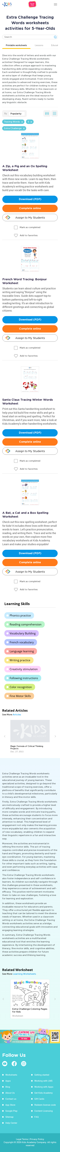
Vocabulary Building (23, 633)
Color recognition (21, 687)
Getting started (41, 1074)
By (5, 113)
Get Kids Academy (43, 1092)
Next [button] (54, 736)
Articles (17, 714)
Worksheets (11, 1074)
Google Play (11, 1110)
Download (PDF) (30, 199)
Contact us (10, 1098)
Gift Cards (39, 1098)
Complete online (30, 208)
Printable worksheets (16, 45)
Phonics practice (20, 615)
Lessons (39, 45)
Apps (8, 1080)
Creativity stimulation (24, 669)
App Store (10, 1104)
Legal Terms (22, 1139)
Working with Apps (43, 1086)
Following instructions (24, 678)
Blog (7, 1086)
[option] (30, 736)
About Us (10, 1092)
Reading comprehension (26, 624)
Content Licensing (43, 1110)
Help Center (11, 1122)
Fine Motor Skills (20, 696)
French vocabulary (22, 642)
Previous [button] (5, 736)
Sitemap (9, 1116)
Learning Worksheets (24, 973)
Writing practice (20, 660)
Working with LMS (43, 1080)
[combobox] (16, 113)
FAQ (36, 1116)
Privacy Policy (37, 1139)
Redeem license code (45, 1104)
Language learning (22, 651)
